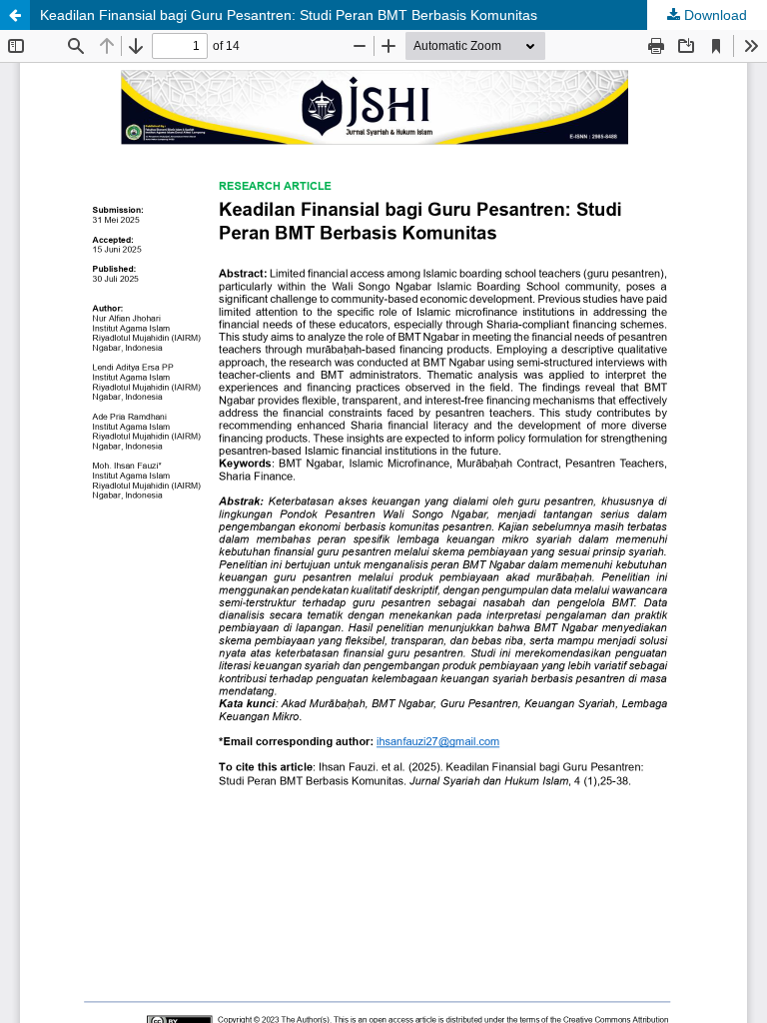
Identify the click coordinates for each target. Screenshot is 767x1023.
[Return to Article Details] (15, 15)
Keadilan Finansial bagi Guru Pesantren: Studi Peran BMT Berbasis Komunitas (288, 15)
